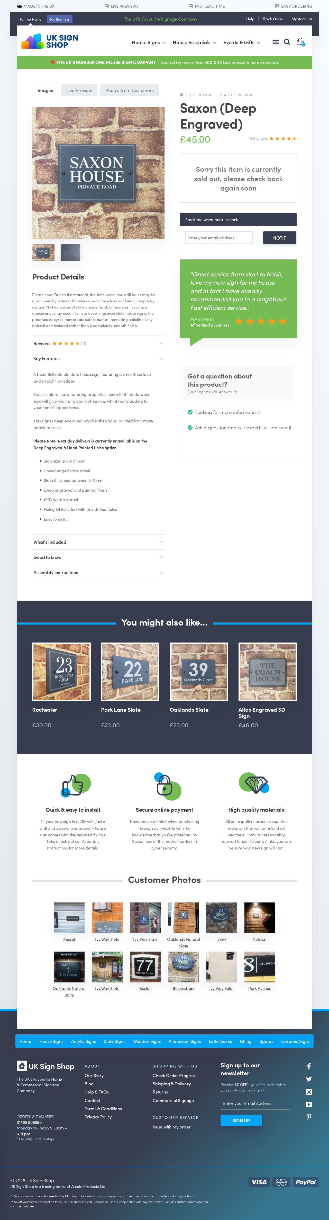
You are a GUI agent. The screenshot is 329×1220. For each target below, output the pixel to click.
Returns (160, 1092)
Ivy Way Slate (107, 939)
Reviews (60, 343)
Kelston (259, 939)
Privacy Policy (98, 1117)
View (221, 939)
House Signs (146, 42)
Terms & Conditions (103, 1108)
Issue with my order (172, 1127)
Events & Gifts (238, 42)
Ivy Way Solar (221, 988)
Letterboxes (220, 1041)
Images (45, 90)
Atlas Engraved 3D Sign (262, 712)
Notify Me (279, 239)
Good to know (47, 557)
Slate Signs (114, 1041)
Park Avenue (259, 988)
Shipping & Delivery (172, 1083)
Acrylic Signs (83, 1041)
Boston (145, 988)
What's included (49, 542)
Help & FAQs (96, 1092)
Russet (69, 939)
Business (59, 19)
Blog (89, 1083)
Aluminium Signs (185, 1041)
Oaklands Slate (189, 709)
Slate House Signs (237, 94)
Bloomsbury (183, 988)
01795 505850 (29, 1122)
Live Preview (79, 90)
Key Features (46, 358)
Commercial (31, 1084)
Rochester (44, 709)
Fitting (246, 1041)
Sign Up (241, 1120)
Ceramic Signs (295, 1041)
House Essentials (192, 42)
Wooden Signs (147, 1041)
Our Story (94, 1075)
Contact (92, 1100)
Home (30, 19)
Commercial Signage (173, 1100)
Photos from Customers (129, 90)
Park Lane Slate (121, 709)
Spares (266, 1041)
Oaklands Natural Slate (183, 942)
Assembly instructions (55, 572)
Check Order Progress (174, 1075)
